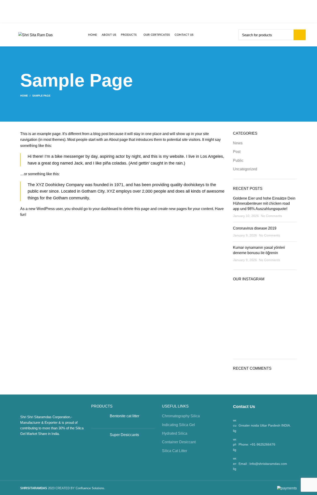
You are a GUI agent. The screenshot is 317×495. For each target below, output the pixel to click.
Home (24, 95)
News (238, 143)
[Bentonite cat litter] (98, 419)
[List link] (265, 444)
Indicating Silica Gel (178, 425)
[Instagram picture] (243, 297)
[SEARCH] (300, 34)
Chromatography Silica (181, 416)
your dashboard (105, 209)
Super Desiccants (124, 435)
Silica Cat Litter (174, 451)
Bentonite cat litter (124, 416)
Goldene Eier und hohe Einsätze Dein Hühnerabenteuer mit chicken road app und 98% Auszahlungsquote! (264, 203)
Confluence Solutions (90, 488)
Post (236, 152)
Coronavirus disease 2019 (254, 228)
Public (238, 160)
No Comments (271, 216)
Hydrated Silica (174, 433)
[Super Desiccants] (98, 438)
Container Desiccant (179, 442)
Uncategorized (245, 169)
